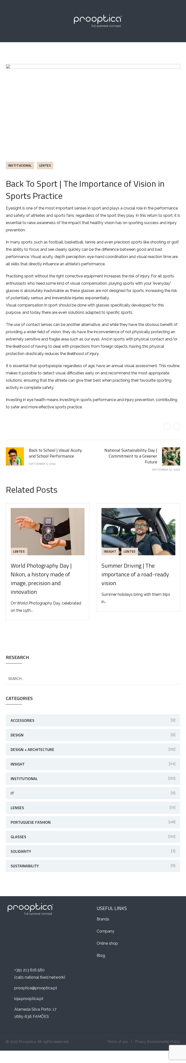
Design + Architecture (32, 749)
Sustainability (25, 866)
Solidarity (21, 851)
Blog (101, 955)
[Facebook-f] (10, 929)
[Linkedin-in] (21, 929)
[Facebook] (166, 426)
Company (105, 931)
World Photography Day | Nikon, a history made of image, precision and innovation (41, 578)
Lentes (45, 165)
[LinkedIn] (176, 426)
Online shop (107, 943)
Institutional (24, 778)
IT (12, 793)
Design (17, 735)
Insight (110, 551)
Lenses (17, 808)
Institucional (20, 165)
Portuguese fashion (31, 822)
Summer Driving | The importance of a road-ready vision (135, 574)
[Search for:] (93, 678)
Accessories (22, 720)
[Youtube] (44, 929)
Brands (103, 919)
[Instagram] (33, 929)
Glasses (18, 837)
